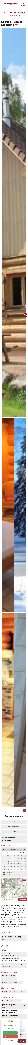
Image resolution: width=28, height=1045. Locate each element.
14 (18, 861)
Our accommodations (15, 12)
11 (8, 861)
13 (14, 861)
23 (24, 864)
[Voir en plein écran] (3, 885)
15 (21, 861)
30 (14, 856)
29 (11, 856)
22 (21, 864)
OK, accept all (10, 1033)
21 (18, 864)
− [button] (3, 882)
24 (4, 866)
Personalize (10, 1040)
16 (24, 861)
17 (4, 864)
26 (11, 866)
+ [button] (3, 879)
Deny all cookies (10, 1037)
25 (8, 866)
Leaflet (25, 893)
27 (4, 856)
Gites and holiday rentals (10, 14)
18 (8, 864)
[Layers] (24, 880)
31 (18, 856)
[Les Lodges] (7, 515)
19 (11, 864)
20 (14, 864)
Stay (3, 12)
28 (8, 856)
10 (4, 861)
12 (11, 861)
